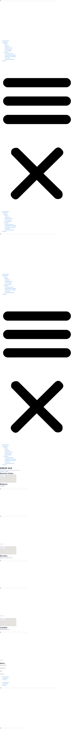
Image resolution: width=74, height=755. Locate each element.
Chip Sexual (7, 57)
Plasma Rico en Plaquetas (10, 56)
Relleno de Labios (8, 47)
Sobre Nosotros (6, 40)
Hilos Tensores (8, 49)
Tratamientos (5, 42)
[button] (37, 137)
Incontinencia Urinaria (9, 59)
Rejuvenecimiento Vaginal (10, 55)
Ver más (1, 544)
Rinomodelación (8, 50)
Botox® (6, 45)
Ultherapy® (7, 46)
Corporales (6, 52)
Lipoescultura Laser (9, 53)
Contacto (4, 60)
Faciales (5, 43)
